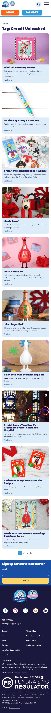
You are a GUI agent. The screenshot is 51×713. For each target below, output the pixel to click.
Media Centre (31, 640)
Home (5, 23)
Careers (5, 645)
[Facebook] (5, 610)
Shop (10, 12)
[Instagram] (15, 610)
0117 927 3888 (7, 620)
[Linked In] (45, 610)
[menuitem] (13, 631)
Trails (4, 640)
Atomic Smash (14, 707)
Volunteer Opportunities (11, 650)
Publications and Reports (35, 635)
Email (4, 568)
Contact (5, 654)
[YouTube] (35, 610)
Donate (32, 12)
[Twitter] (25, 610)
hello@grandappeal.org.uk (11, 623)
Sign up (25, 580)
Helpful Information (33, 645)
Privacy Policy (31, 631)
